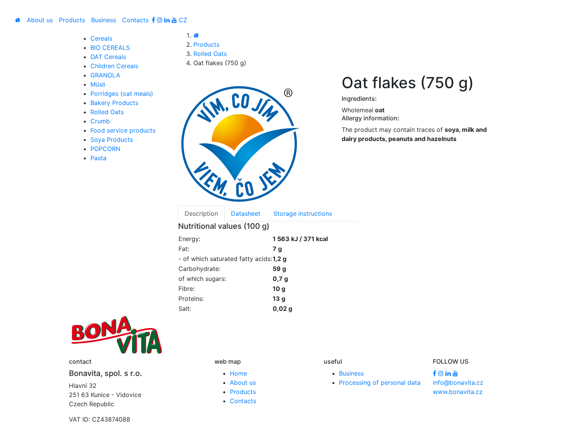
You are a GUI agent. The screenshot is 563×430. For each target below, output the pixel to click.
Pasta (98, 158)
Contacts (135, 20)
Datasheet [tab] (245, 213)
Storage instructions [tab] (302, 213)
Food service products (122, 130)
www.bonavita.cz (458, 392)
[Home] (18, 20)
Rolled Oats (210, 53)
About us (40, 20)
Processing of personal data (380, 382)
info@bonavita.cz (458, 382)
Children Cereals (114, 66)
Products (72, 20)
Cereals (101, 38)
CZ (183, 20)
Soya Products (111, 139)
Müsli (97, 84)
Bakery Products (114, 103)
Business (103, 20)
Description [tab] (201, 213)
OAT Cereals (108, 57)
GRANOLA (105, 75)
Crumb (100, 121)
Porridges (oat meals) (121, 93)
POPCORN (105, 149)
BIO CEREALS (110, 47)
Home (238, 373)
